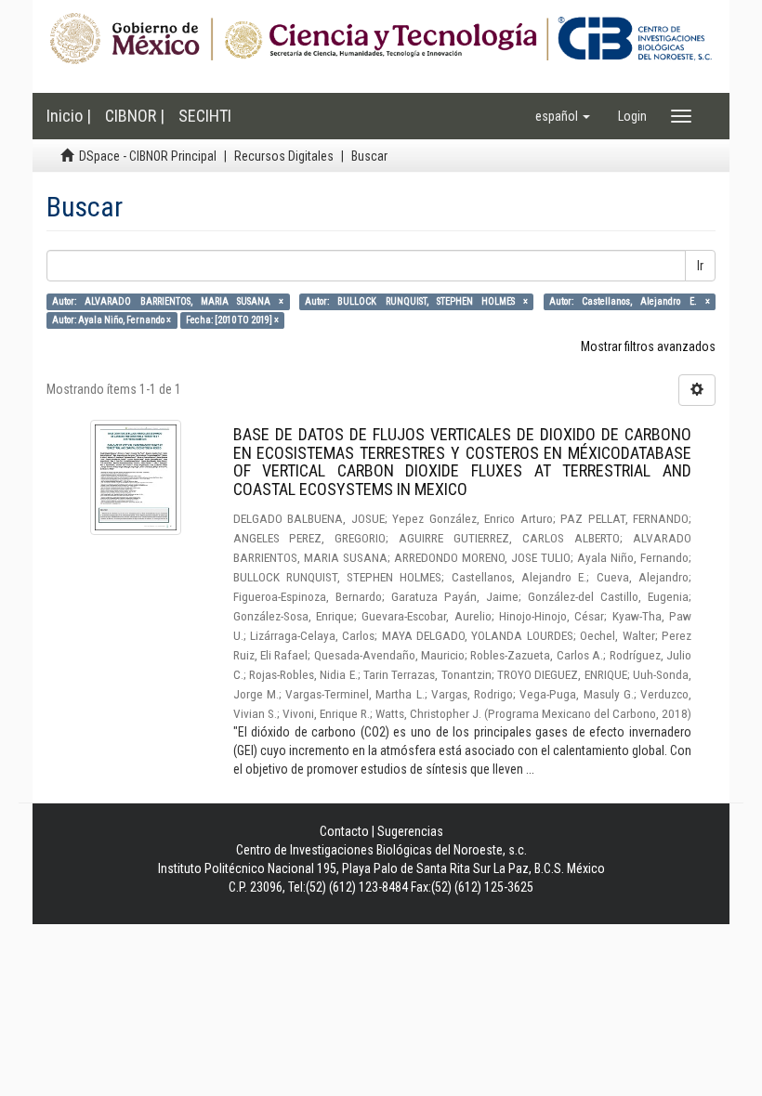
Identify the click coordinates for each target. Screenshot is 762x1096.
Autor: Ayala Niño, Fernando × (111, 320)
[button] (562, 116)
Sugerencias (410, 831)
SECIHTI (204, 115)
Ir (700, 265)
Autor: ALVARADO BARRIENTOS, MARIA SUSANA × (167, 301)
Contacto (344, 831)
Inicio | (68, 115)
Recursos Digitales (284, 156)
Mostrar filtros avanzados (648, 346)
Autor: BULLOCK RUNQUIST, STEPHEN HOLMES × (416, 301)
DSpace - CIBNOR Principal (148, 156)
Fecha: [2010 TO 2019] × (232, 320)
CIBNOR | (134, 115)
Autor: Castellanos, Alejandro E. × (629, 301)
